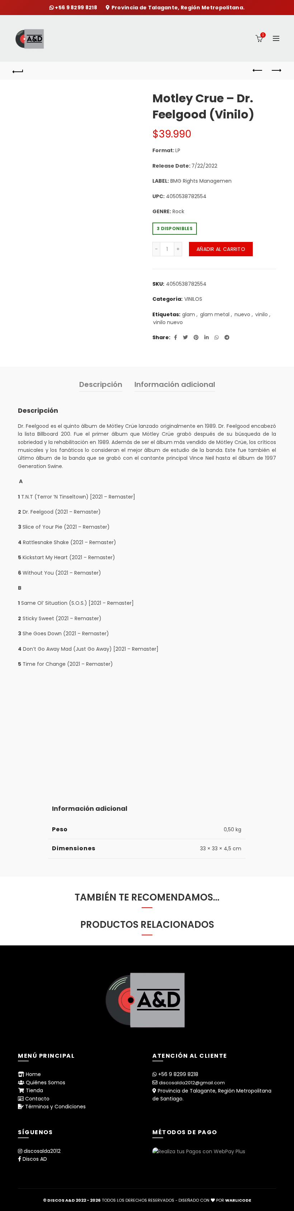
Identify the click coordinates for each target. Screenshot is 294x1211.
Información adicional (174, 384)
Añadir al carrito (220, 249)
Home (33, 1074)
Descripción (100, 384)
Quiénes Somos (45, 1082)
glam (188, 314)
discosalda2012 (42, 1151)
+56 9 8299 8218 (76, 7)
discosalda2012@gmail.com (192, 1082)
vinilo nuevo (168, 322)
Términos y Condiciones (55, 1106)
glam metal (214, 314)
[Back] (18, 71)
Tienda (34, 1090)
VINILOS (193, 299)
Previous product (258, 71)
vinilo (261, 314)
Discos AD (35, 1159)
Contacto (37, 1098)
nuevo (242, 314)
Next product (276, 71)
